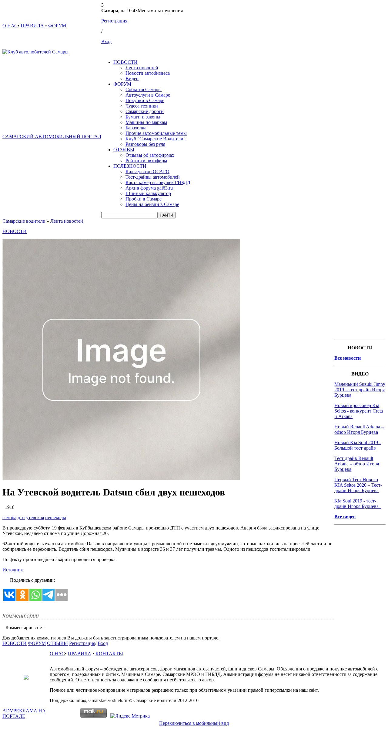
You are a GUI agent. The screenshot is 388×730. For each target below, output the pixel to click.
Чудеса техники (141, 105)
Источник (12, 569)
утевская (35, 517)
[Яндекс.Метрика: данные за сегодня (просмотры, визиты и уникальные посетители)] (130, 716)
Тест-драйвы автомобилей (152, 177)
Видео (132, 78)
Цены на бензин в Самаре (152, 204)
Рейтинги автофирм (146, 160)
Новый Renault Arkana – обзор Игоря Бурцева (359, 429)
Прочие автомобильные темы (156, 133)
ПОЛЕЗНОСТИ (129, 166)
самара (9, 517)
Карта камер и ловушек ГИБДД (157, 182)
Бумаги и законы (142, 116)
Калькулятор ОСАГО (147, 171)
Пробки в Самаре (143, 198)
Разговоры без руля (145, 144)
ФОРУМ (57, 25)
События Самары (143, 89)
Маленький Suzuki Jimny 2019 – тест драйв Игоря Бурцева (359, 390)
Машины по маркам (146, 122)
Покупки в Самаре (144, 100)
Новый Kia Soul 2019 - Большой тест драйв (357, 445)
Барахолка (135, 127)
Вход (106, 41)
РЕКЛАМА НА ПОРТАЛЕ (24, 713)
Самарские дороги (144, 111)
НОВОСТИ (125, 62)
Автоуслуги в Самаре (147, 95)
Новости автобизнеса (147, 73)
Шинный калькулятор (148, 193)
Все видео (345, 516)
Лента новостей (141, 67)
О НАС (10, 25)
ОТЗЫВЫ (123, 149)
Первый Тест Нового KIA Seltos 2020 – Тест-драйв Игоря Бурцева (358, 485)
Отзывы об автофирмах (149, 155)
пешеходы (55, 517)
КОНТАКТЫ (109, 653)
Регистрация (114, 20)
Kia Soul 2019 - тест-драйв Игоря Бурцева (357, 503)
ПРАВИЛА (32, 25)
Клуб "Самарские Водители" (155, 138)
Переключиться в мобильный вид (194, 723)
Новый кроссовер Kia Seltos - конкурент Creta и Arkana (358, 411)
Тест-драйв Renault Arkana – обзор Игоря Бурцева (356, 464)
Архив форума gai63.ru (149, 187)
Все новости (347, 358)
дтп (21, 517)
